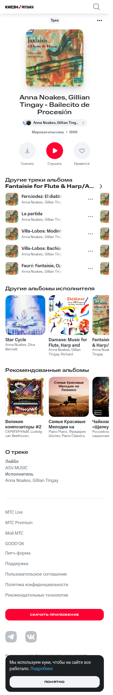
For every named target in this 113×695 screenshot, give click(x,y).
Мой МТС (14, 533)
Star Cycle (15, 340)
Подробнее (41, 669)
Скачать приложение (54, 615)
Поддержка (16, 564)
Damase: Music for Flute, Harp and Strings (68, 342)
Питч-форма (17, 553)
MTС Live (14, 512)
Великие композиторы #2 (23, 424)
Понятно (54, 682)
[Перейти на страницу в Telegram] (11, 637)
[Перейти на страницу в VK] (31, 637)
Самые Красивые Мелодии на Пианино (67, 424)
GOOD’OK (14, 544)
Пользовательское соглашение (36, 574)
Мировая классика (48, 132)
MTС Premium (19, 523)
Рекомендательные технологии (36, 595)
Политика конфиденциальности (36, 585)
